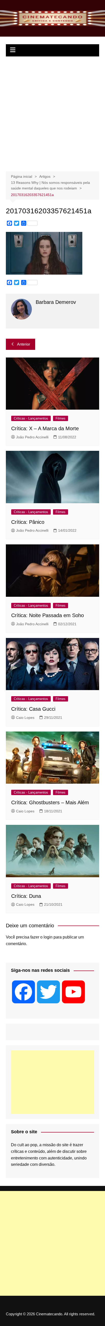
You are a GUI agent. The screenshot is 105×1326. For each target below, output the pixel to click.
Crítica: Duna (26, 896)
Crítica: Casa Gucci (33, 709)
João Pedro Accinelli (32, 437)
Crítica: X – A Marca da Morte (45, 428)
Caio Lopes (25, 718)
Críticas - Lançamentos (31, 418)
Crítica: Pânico (27, 522)
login (48, 937)
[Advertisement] (52, 111)
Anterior (23, 344)
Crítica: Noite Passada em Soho (47, 615)
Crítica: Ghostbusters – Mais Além (50, 802)
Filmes (60, 418)
